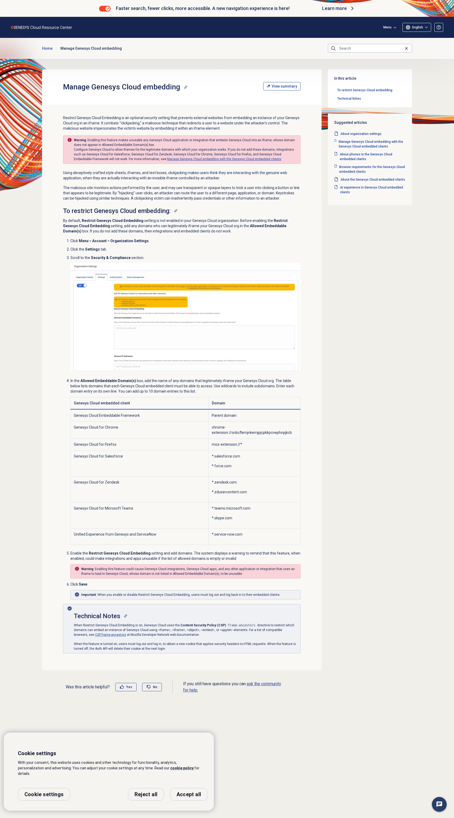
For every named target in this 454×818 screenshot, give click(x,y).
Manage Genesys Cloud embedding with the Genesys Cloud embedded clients (224, 159)
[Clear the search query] (406, 48)
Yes (129, 687)
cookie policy (182, 768)
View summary (284, 86)
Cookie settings (44, 794)
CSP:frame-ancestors (110, 635)
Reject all (146, 794)
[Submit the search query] (333, 48)
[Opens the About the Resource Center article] (438, 27)
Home (47, 48)
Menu (387, 27)
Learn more (334, 8)
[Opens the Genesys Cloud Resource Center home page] (42, 27)
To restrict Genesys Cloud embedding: (365, 90)
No (155, 687)
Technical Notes (349, 98)
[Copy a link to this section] (185, 87)
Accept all (189, 794)
